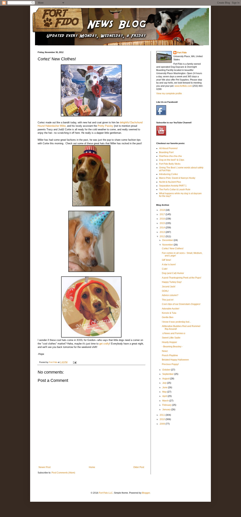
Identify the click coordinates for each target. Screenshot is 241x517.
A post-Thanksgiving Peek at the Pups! (181, 277)
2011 (162, 415)
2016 (162, 218)
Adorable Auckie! (170, 308)
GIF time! (166, 260)
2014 (162, 227)
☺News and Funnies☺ (174, 333)
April (165, 396)
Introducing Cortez (168, 174)
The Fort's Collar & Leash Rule (174, 189)
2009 (162, 424)
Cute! (164, 269)
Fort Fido (182, 52)
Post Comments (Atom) (63, 472)
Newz (165, 351)
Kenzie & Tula (169, 313)
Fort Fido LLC (106, 493)
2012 (162, 236)
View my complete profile (169, 93)
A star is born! (169, 264)
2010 (162, 419)
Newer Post (44, 467)
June (165, 387)
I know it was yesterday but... (176, 322)
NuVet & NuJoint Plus (170, 182)
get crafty (104, 343)
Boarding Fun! (166, 152)
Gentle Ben (167, 317)
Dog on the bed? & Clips (171, 160)
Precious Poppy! (170, 364)
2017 (162, 214)
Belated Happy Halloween (175, 359)
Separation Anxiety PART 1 (173, 185)
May (164, 391)
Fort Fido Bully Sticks (169, 164)
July (164, 383)
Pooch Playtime (170, 355)
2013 (162, 232)
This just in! (167, 299)
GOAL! (165, 291)
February (167, 405)
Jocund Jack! (168, 286)
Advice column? (170, 295)
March (165, 400)
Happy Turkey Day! (172, 282)
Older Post (138, 467)
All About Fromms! (168, 148)
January (166, 409)
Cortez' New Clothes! (172, 248)
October (166, 369)
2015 (162, 223)
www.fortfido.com (183, 86)
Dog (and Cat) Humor (173, 273)
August (166, 378)
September (168, 374)
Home (92, 467)
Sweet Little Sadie (171, 337)
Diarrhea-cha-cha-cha (170, 156)
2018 (162, 210)
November (168, 244)
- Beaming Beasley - (172, 346)
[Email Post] (74, 362)
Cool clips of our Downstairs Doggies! (181, 304)
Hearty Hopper (169, 342)
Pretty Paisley (105, 125)
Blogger (146, 493)
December (168, 240)
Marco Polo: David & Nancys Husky (177, 178)
